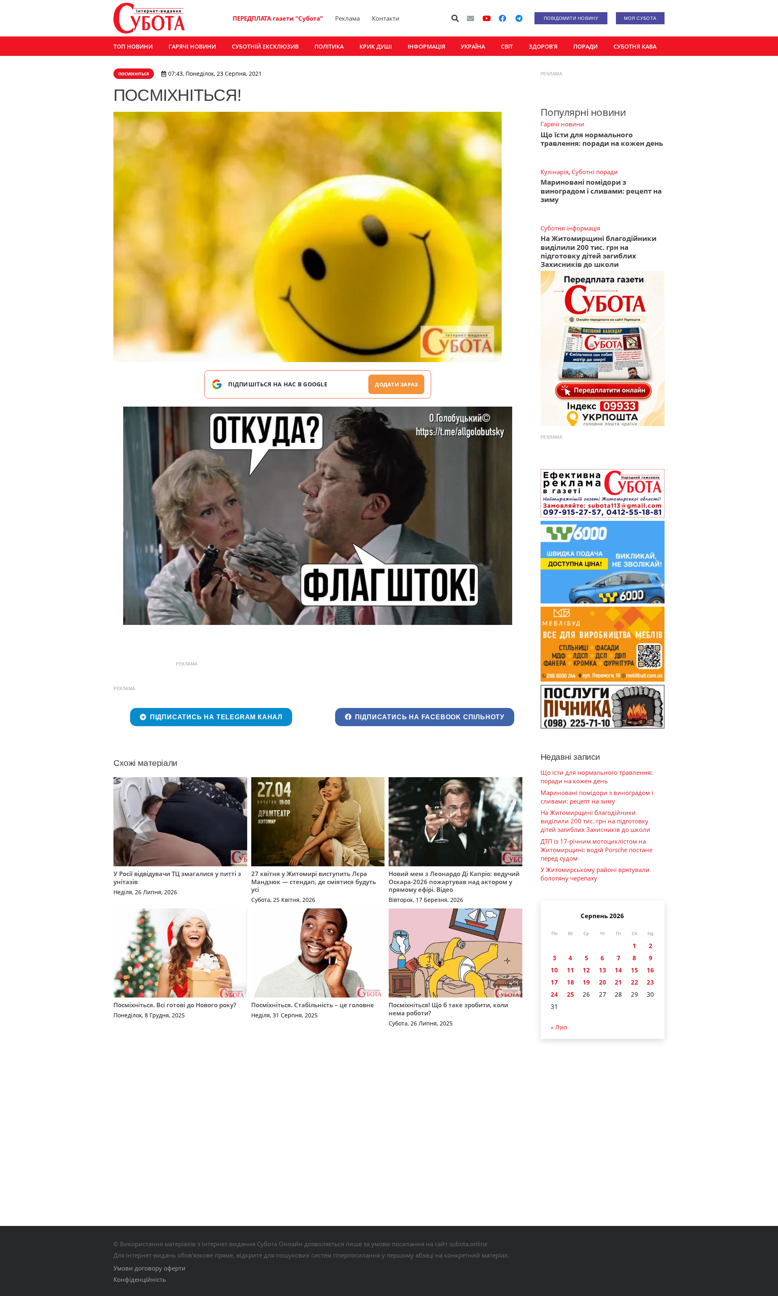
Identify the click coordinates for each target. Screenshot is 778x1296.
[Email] (470, 18)
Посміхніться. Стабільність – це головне (312, 1005)
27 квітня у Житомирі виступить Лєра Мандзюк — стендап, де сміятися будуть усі (313, 881)
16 (650, 970)
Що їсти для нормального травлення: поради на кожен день (602, 139)
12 (586, 970)
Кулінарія (555, 172)
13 (602, 970)
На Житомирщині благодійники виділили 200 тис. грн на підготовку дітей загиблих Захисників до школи (598, 251)
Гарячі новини (562, 124)
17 (554, 982)
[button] (455, 18)
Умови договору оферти (149, 1268)
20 (602, 982)
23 (650, 982)
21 (618, 982)
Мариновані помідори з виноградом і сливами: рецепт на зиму (601, 190)
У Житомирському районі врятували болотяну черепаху (595, 873)
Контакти (386, 18)
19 (586, 982)
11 (570, 970)
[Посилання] (149, 18)
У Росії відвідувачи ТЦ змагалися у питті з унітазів (177, 878)
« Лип (559, 1027)
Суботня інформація (570, 228)
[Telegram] (518, 18)
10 (554, 970)
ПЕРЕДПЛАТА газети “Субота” (278, 18)
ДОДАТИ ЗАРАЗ (396, 384)
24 (554, 994)
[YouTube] (486, 18)
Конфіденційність (139, 1279)
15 (634, 970)
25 (570, 994)
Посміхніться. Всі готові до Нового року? (174, 1005)
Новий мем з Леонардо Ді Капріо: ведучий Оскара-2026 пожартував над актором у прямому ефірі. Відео (454, 881)
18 (570, 982)
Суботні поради (595, 172)
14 (618, 970)
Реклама (347, 18)
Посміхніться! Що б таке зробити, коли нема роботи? (448, 1009)
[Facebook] (502, 18)
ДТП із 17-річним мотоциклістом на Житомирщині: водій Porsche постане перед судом (596, 849)
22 (634, 982)
